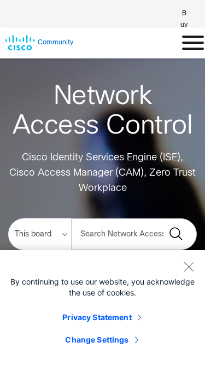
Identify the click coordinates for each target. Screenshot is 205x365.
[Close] (188, 266)
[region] (102, 307)
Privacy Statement (96, 317)
